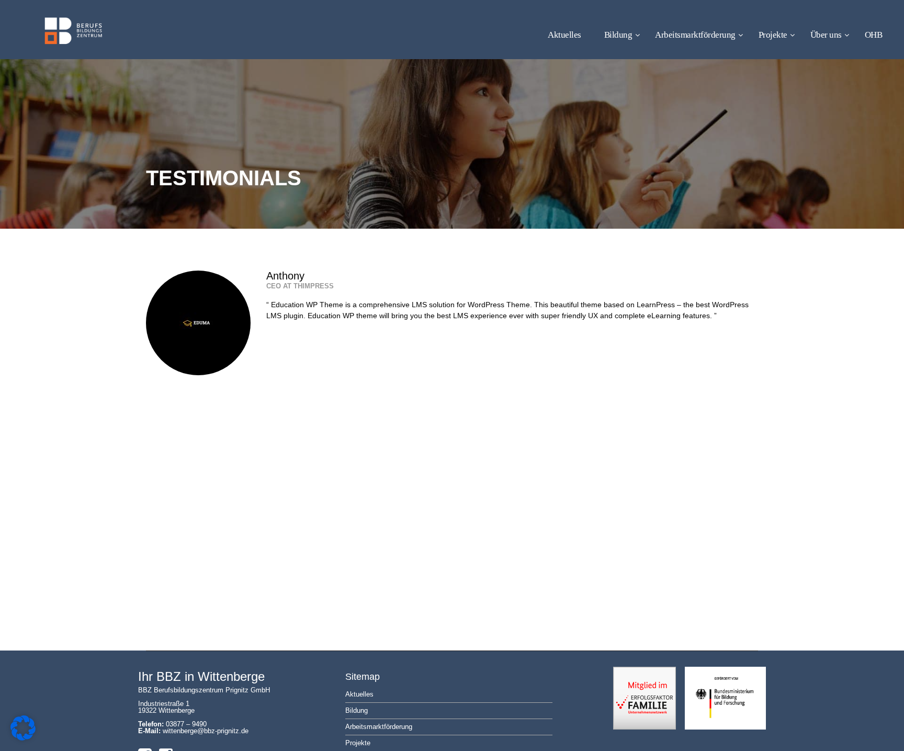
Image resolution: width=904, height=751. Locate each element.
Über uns (826, 35)
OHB (874, 35)
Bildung (618, 35)
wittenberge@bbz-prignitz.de (205, 731)
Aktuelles (564, 35)
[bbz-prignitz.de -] (56, 39)
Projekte (773, 35)
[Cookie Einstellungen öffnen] (23, 738)
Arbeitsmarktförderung (695, 35)
